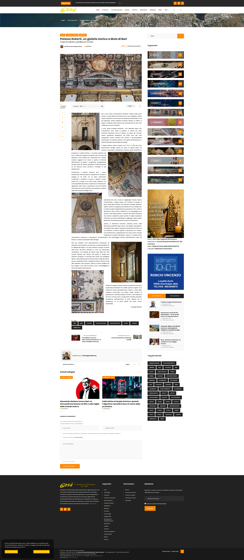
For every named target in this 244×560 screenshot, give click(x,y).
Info (166, 10)
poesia (168, 401)
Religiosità (143, 10)
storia (126, 323)
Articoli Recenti (174, 296)
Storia (63, 377)
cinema (151, 376)
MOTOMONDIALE (175, 397)
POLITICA (176, 401)
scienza (160, 410)
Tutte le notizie (72, 20)
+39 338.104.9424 (79, 555)
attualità (168, 367)
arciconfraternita (168, 363)
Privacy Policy (79, 437)
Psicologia (107, 514)
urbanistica (76, 327)
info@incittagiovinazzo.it (96, 555)
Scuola (106, 529)
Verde (162, 419)
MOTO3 (172, 393)
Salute (106, 526)
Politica (134, 10)
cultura (89, 323)
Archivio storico (130, 498)
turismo (134, 323)
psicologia (152, 406)
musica (151, 401)
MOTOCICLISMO (153, 397)
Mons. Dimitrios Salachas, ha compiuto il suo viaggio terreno (171, 342)
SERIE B (176, 410)
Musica (127, 10)
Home (97, 10)
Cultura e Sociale (116, 10)
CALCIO (151, 371)
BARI (81, 323)
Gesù (176, 384)
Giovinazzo (152, 389)
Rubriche (153, 10)
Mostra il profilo (68, 364)
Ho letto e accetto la (73, 437)
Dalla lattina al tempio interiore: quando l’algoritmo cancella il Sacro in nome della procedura (121, 404)
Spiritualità (108, 534)
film (150, 384)
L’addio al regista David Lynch (171, 302)
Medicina (107, 506)
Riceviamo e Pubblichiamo (108, 520)
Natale (160, 401)
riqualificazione (115, 323)
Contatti (128, 500)
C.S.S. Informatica (73, 557)
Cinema (106, 495)
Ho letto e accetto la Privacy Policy (156, 504)
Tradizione (168, 414)
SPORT (151, 414)
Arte (62, 35)
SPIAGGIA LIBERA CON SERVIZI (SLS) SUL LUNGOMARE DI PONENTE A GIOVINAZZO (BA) (170, 328)
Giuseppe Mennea (89, 356)
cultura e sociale (101, 323)
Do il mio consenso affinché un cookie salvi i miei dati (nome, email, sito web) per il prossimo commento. (92, 433)
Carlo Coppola (162, 371)
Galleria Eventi (109, 503)
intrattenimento (165, 389)
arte (74, 323)
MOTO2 (164, 393)
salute (151, 410)
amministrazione (154, 363)
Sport (160, 10)
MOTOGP (164, 397)
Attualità (105, 10)
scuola (168, 410)
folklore (168, 384)
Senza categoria (109, 531)
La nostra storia (130, 492)
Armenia (151, 367)
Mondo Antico (153, 393)
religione (162, 406)
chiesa (172, 371)
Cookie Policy (175, 551)
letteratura (177, 389)
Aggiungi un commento (69, 466)
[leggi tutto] (93, 503)
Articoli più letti (156, 296)
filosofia (158, 384)
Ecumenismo (162, 380)
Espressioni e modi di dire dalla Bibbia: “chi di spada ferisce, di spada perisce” (170, 314)
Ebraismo (152, 380)
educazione (174, 380)
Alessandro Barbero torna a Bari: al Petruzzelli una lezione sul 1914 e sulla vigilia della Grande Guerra (79, 404)
